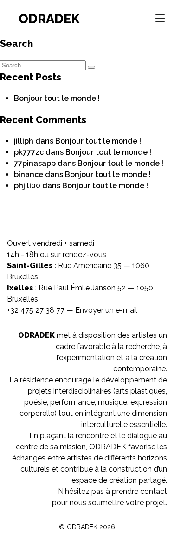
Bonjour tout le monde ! (57, 98)
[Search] (91, 67)
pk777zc (29, 152)
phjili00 (27, 185)
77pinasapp (35, 163)
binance (28, 174)
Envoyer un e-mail (106, 310)
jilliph (23, 141)
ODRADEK (49, 18)
